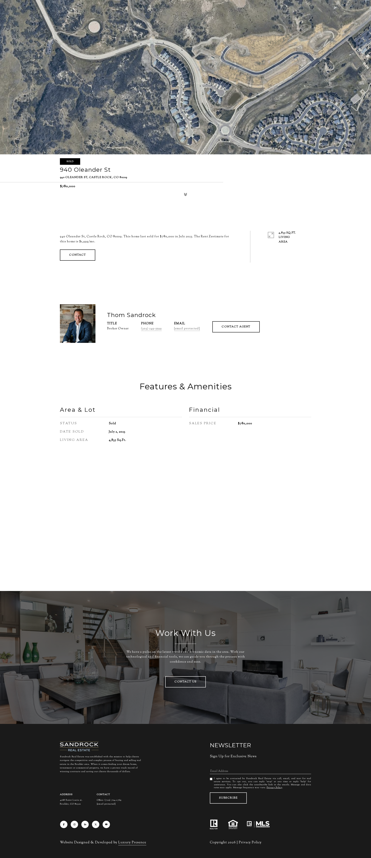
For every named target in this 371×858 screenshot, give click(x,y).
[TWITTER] (96, 824)
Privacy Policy (274, 787)
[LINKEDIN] (85, 824)
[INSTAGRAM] (74, 824)
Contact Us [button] (185, 682)
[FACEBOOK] (64, 824)
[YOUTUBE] (106, 824)
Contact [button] (77, 255)
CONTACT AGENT (236, 327)
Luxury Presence (132, 842)
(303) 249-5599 (151, 328)
